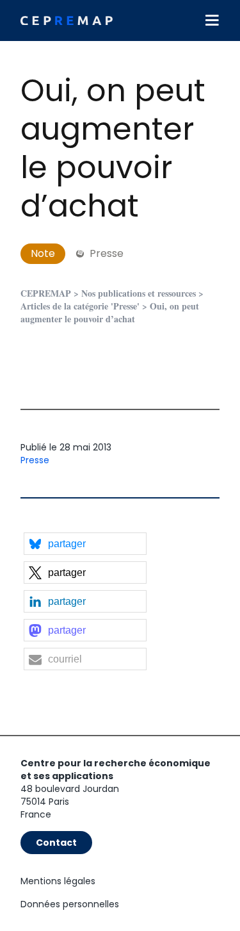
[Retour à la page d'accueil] (66, 21)
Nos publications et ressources (138, 293)
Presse (34, 460)
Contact (56, 842)
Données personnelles (69, 904)
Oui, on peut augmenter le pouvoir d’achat (112, 148)
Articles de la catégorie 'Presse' (80, 306)
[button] (85, 543)
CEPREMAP (45, 293)
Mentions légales (57, 881)
